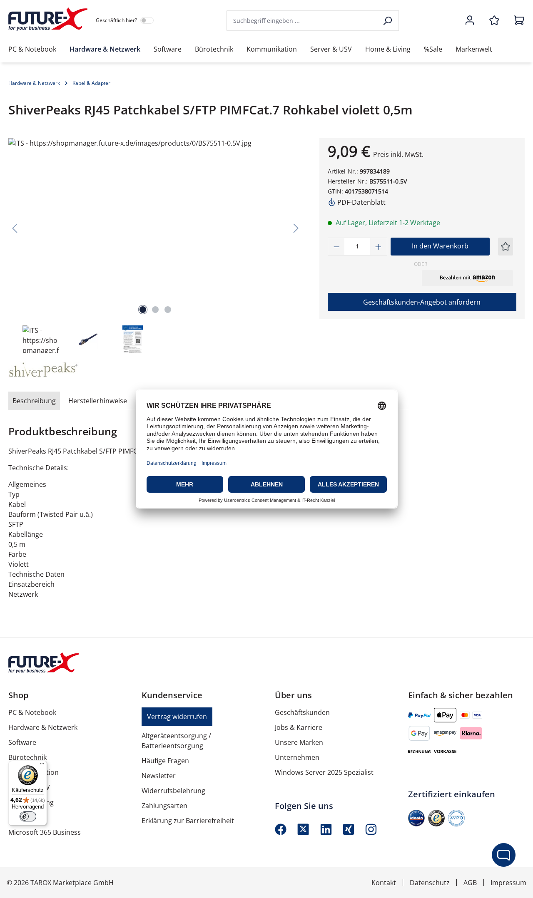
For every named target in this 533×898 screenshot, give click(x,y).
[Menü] (42, 766)
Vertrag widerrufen (177, 716)
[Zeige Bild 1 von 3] (142, 309)
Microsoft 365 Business (44, 832)
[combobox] (302, 20)
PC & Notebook (32, 712)
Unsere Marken (299, 742)
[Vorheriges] (14, 227)
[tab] (34, 401)
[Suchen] (388, 20)
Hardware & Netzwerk (42, 727)
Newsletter (159, 775)
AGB (470, 882)
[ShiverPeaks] (43, 370)
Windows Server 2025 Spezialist (324, 772)
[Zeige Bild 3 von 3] (167, 309)
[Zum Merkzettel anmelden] (505, 247)
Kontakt (383, 882)
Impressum (508, 882)
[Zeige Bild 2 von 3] (155, 309)
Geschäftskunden (302, 712)
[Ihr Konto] (470, 20)
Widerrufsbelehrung (173, 790)
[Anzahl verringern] (336, 247)
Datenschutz (430, 882)
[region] (155, 246)
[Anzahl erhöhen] (378, 247)
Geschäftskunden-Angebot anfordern (422, 302)
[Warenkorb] (517, 20)
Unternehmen (297, 757)
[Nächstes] (296, 227)
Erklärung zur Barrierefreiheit (188, 820)
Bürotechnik (27, 757)
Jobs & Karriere (298, 727)
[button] (467, 278)
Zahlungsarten (164, 805)
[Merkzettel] (494, 20)
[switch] (28, 816)
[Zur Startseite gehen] (47, 19)
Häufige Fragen (165, 760)
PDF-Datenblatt (361, 202)
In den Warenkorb (440, 246)
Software (22, 742)
